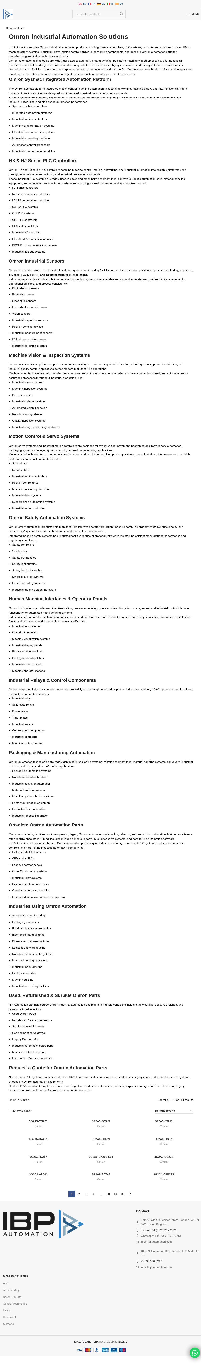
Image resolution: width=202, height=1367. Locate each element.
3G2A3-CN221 (38, 1121)
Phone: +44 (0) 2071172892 (158, 1230)
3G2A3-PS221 (164, 1121)
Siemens (8, 1323)
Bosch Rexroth (12, 1296)
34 (115, 1194)
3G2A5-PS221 (164, 1139)
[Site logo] (8, 14)
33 (108, 1194)
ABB (5, 1283)
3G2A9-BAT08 (101, 1174)
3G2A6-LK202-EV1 (101, 1156)
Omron (38, 1126)
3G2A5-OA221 (38, 1139)
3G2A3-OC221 (101, 1121)
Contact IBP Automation (23, 1086)
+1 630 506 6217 (151, 1261)
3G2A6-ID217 (38, 1156)
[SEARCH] (121, 14)
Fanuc (7, 1310)
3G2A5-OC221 (101, 1139)
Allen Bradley (11, 1290)
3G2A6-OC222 (163, 1156)
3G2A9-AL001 (38, 1174)
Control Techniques (15, 1303)
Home (9, 28)
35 (122, 1194)
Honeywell (9, 1317)
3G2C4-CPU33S (163, 1174)
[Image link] (43, 1223)
